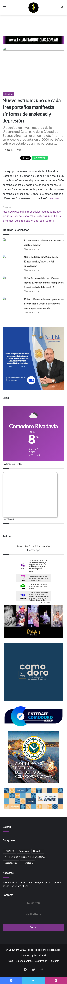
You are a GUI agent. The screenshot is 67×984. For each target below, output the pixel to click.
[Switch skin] (62, 9)
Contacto (8, 894)
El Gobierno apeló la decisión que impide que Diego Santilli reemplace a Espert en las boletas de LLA (44, 282)
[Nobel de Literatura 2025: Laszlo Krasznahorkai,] (12, 260)
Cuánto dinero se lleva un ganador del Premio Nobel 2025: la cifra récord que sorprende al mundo (44, 304)
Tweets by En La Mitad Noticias (33, 546)
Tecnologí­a (27, 862)
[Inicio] (33, 7)
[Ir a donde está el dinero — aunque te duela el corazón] (12, 243)
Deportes (37, 851)
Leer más (54, 198)
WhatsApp (41, 158)
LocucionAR (40, 955)
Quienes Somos (24, 960)
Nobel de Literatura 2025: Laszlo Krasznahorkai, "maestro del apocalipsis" (41, 261)
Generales (8, 94)
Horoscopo (45, 602)
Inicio (10, 960)
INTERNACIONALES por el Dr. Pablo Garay (24, 857)
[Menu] (4, 9)
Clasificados (40, 960)
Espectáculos (10, 862)
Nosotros (8, 872)
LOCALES (9, 851)
